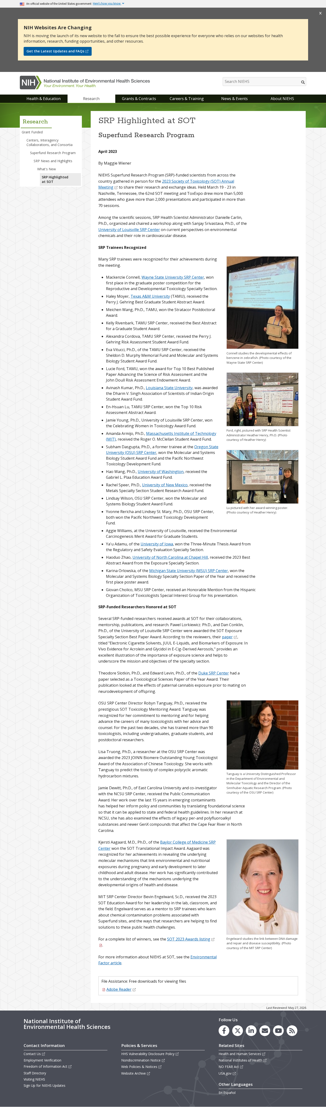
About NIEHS (282, 98)
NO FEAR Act (229, 1066)
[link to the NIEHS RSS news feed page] (292, 1030)
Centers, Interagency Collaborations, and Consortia (49, 142)
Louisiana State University (169, 387)
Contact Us (32, 1054)
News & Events (234, 98)
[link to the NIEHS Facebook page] (224, 1030)
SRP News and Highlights (53, 161)
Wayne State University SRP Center (173, 277)
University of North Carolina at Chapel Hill (170, 557)
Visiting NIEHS (34, 1079)
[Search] (303, 82)
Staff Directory (35, 1073)
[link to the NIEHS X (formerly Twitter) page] (237, 1030)
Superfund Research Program (53, 153)
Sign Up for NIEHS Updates (44, 1085)
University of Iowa (157, 544)
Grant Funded (32, 132)
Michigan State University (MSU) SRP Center (188, 570)
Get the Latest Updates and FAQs (55, 51)
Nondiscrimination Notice (141, 1060)
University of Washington (161, 471)
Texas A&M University (150, 296)
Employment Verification (42, 1060)
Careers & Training (187, 98)
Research (91, 98)
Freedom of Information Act (45, 1066)
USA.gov (225, 1073)
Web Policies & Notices (139, 1066)
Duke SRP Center (213, 673)
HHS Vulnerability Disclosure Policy (147, 1054)
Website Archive (133, 1073)
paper (227, 636)
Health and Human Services (240, 1054)
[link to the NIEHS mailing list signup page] (264, 1030)
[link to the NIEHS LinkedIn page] (251, 1030)
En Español (227, 1092)
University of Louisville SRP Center (129, 229)
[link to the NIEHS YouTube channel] (278, 1030)
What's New (46, 169)
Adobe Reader (118, 989)
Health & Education (43, 98)
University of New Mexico (165, 485)
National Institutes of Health (240, 1060)
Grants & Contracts (139, 98)
